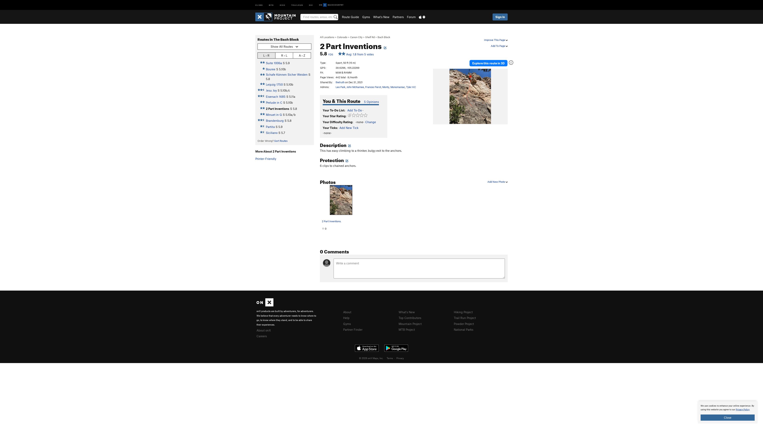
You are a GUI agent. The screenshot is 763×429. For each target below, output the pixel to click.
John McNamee (355, 87)
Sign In (500, 17)
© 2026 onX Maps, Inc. (371, 358)
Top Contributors (410, 318)
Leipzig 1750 (274, 84)
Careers (262, 336)
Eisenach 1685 (276, 96)
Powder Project (464, 324)
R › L (284, 55)
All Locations (327, 37)
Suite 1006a (274, 63)
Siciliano (272, 132)
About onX (264, 330)
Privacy (400, 358)
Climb (259, 5)
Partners (398, 17)
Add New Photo (496, 181)
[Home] (277, 17)
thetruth (340, 82)
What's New (381, 17)
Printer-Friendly (265, 158)
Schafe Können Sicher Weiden (287, 74)
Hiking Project (463, 312)
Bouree (270, 69)
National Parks (463, 329)
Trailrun (297, 5)
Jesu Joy (271, 90)
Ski (311, 5)
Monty (385, 87)
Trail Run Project (465, 318)
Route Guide (350, 17)
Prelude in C (274, 102)
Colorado (342, 37)
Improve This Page (495, 40)
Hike (282, 5)
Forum (411, 17)
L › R (266, 55)
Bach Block (384, 37)
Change (370, 122)
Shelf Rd (370, 37)
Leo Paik (340, 87)
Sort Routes (281, 140)
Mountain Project (410, 324)
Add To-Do (354, 110)
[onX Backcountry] (331, 5)
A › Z (302, 55)
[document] (728, 412)
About (347, 312)
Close (727, 417)
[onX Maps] (265, 305)
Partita (270, 127)
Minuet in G (274, 114)
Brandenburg (275, 120)
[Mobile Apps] (422, 17)
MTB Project (407, 329)
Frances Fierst (373, 87)
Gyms (366, 17)
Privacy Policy (742, 409)
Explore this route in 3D (488, 63)
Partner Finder (352, 329)
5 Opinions (371, 101)
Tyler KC (411, 87)
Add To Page (498, 45)
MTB (271, 5)
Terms (390, 358)
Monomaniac (397, 87)
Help (346, 318)
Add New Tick (348, 127)
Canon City (356, 37)
